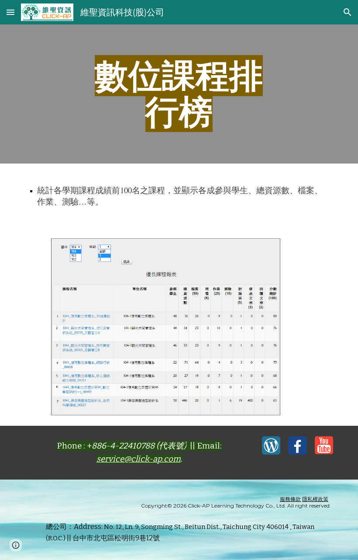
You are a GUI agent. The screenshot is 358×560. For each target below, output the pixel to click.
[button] (10, 12)
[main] (179, 94)
